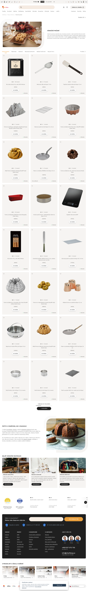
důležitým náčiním (26, 429)
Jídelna (6, 537)
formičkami (74, 36)
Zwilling (18, 549)
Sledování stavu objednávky (51, 544)
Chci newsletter (73, 519)
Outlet (6, 553)
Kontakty (31, 544)
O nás (46, 551)
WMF (18, 534)
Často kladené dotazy (50, 537)
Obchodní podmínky (33, 549)
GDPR (30, 546)
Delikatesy (7, 539)
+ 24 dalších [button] (44, 408)
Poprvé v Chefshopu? (50, 546)
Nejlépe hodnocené (41, 51)
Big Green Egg (20, 544)
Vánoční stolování (36, 474)
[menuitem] (4, 12)
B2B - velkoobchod (49, 549)
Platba (30, 541)
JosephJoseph (20, 546)
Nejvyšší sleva (51, 51)
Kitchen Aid (19, 541)
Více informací (38, 586)
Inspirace (73, 11)
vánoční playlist (27, 439)
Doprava (31, 539)
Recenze (47, 534)
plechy (14, 429)
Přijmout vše (59, 585)
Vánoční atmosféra (8, 474)
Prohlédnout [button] (8, 484)
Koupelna (7, 546)
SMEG (18, 539)
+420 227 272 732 (68, 547)
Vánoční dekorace (65, 474)
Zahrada (7, 544)
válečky (69, 36)
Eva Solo (19, 553)
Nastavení (24, 587)
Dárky (84, 11)
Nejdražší (20, 51)
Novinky (79, 11)
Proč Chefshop (48, 539)
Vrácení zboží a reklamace (35, 534)
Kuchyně (7, 534)
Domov (6, 551)
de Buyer (19, 551)
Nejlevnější (13, 51)
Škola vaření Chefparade (50, 541)
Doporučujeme (5, 51)
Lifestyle (7, 549)
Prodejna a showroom (34, 537)
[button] (44, 52)
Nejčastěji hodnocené (30, 51)
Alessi (18, 537)
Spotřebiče (7, 541)
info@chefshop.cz (68, 553)
